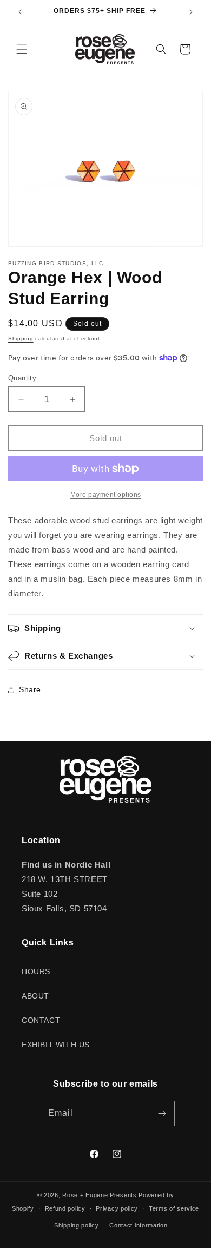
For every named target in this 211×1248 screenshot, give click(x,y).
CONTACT (41, 1020)
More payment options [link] (105, 494)
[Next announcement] (191, 12)
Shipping (21, 338)
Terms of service (174, 1208)
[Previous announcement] (20, 12)
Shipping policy (76, 1225)
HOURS (36, 971)
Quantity (22, 378)
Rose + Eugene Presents (99, 1195)
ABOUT (35, 995)
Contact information (138, 1225)
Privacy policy (117, 1208)
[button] (22, 49)
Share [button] (30, 689)
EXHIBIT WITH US (56, 1044)
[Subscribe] (162, 1113)
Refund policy (65, 1208)
